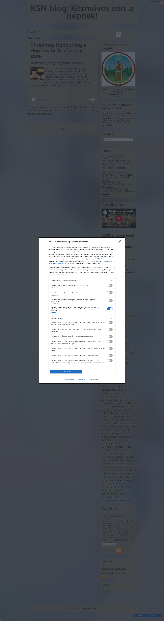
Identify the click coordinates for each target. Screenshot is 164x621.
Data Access (82, 379)
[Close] (120, 242)
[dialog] (82, 310)
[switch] (110, 285)
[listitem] (82, 280)
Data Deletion (69, 379)
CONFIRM (66, 371)
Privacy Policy (95, 379)
